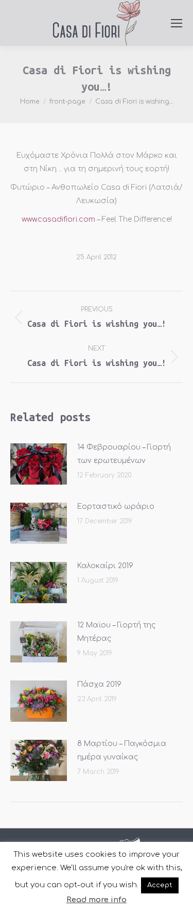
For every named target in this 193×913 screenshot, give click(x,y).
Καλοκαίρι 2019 (105, 566)
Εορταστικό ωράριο (115, 506)
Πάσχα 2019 (99, 684)
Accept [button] (159, 885)
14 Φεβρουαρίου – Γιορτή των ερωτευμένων (124, 453)
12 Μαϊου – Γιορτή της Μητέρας (116, 631)
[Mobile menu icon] (176, 23)
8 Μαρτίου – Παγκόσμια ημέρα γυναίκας (121, 750)
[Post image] (38, 464)
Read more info (96, 899)
